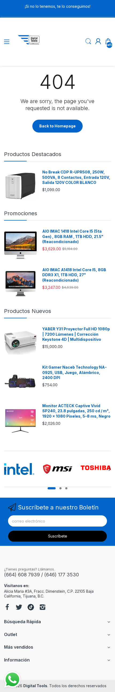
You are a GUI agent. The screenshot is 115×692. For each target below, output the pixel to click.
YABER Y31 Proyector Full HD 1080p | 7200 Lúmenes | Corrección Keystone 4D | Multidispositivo (76, 334)
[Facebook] (7, 607)
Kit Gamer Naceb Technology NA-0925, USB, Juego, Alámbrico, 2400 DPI (74, 372)
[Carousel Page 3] (66, 488)
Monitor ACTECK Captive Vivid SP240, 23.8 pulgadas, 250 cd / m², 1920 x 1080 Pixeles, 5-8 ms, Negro (76, 410)
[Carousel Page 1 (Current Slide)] (52, 488)
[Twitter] (19, 607)
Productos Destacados (32, 154)
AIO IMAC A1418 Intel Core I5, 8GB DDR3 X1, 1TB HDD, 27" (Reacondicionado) (74, 274)
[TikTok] (31, 607)
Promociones (20, 213)
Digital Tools (35, 685)
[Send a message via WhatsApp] (12, 679)
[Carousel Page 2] (60, 488)
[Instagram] (42, 607)
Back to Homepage (57, 126)
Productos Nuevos (27, 311)
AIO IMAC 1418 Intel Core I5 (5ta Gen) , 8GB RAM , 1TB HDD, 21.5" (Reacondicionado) (72, 236)
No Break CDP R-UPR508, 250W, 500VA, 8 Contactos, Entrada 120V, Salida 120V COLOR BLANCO (76, 177)
